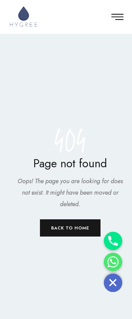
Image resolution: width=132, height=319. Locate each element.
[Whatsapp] (113, 262)
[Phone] (113, 241)
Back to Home (70, 228)
